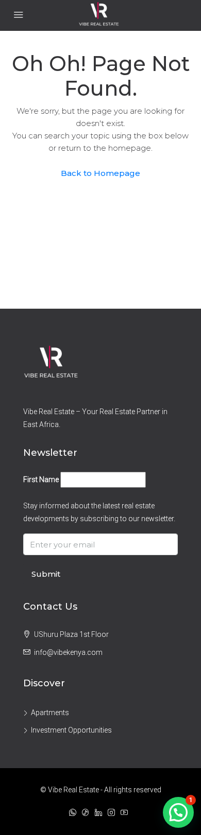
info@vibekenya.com (68, 652)
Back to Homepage (100, 173)
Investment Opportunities (71, 730)
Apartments (50, 712)
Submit (45, 574)
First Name (41, 479)
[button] (178, 812)
